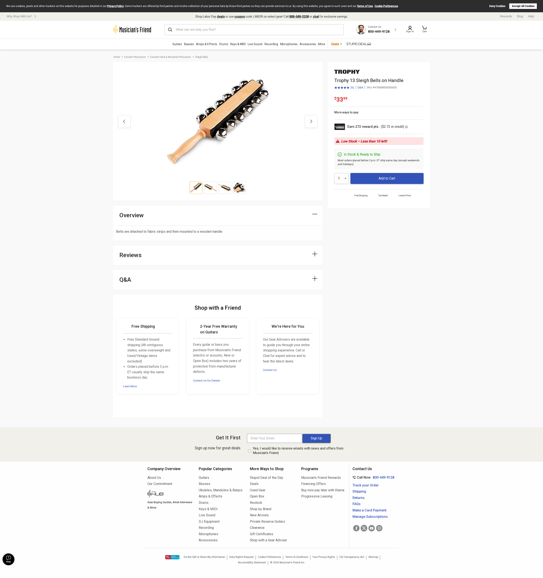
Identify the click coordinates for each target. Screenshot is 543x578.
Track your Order (366, 485)
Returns (359, 498)
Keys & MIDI (238, 44)
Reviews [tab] (130, 255)
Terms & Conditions (296, 557)
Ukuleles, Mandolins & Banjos (220, 490)
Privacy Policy (115, 6)
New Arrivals (259, 515)
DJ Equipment (209, 522)
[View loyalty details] (406, 127)
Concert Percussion (135, 56)
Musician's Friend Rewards (321, 478)
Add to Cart (387, 178)
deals (221, 16)
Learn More (130, 386)
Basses (189, 44)
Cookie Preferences (386, 6)
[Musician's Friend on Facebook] (356, 528)
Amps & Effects (206, 44)
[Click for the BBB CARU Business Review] (172, 557)
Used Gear (257, 490)
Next (311, 121)
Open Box (257, 496)
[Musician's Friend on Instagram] (379, 528)
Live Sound (255, 44)
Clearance (257, 528)
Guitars (177, 44)
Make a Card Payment (369, 510)
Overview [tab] (131, 215)
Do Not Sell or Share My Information (204, 557)
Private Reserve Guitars (267, 522)
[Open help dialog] (8, 559)
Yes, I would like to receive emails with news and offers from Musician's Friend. (298, 450)
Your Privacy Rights (323, 557)
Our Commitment (159, 484)
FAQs (357, 504)
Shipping (359, 491)
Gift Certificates (261, 534)
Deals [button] (335, 44)
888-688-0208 (299, 16)
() (344, 88)
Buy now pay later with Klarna (322, 490)
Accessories (308, 44)
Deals (254, 484)
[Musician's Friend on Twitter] (364, 528)
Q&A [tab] (125, 279)
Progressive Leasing (316, 496)
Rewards (506, 16)
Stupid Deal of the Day (266, 478)
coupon (239, 16)
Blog (520, 16)
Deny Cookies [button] (497, 6)
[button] (424, 29)
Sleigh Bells (201, 56)
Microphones (289, 44)
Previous (124, 121)
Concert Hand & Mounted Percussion (170, 56)
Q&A (360, 87)
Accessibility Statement (252, 562)
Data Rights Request (241, 557)
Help (531, 16)
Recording (271, 44)
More (321, 44)
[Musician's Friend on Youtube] (371, 528)
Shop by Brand (260, 509)
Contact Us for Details (206, 380)
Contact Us (270, 370)
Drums (223, 44)
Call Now (372, 477)
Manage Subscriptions (370, 517)
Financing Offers (313, 484)
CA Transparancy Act (351, 557)
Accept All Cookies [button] (523, 6)
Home (116, 56)
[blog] (169, 494)
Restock (256, 503)
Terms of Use (365, 6)
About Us (154, 478)
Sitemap (373, 557)
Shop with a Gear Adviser (268, 540)
